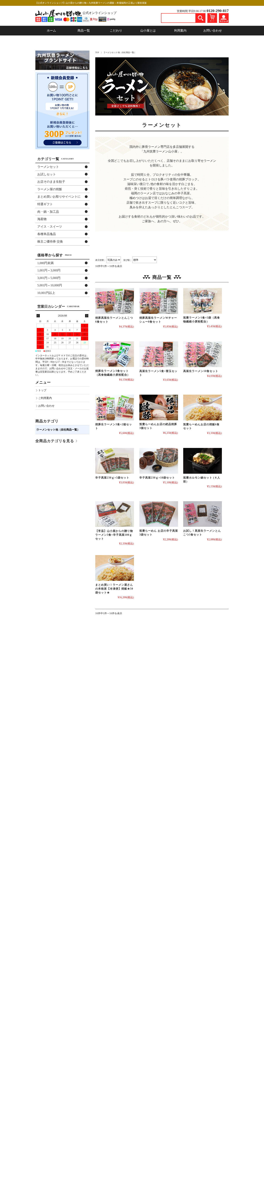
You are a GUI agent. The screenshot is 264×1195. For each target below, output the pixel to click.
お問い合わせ (212, 30)
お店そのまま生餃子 (51, 181)
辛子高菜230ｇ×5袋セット (112, 477)
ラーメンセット (48, 166)
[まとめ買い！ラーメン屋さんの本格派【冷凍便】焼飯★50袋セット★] (114, 568)
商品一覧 (83, 30)
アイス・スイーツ (49, 226)
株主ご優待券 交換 (50, 241)
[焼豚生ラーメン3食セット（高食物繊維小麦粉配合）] (114, 354)
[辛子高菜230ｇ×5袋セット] (114, 461)
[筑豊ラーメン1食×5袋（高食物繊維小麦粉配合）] (202, 301)
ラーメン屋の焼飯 (49, 189)
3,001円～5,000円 (48, 278)
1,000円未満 (45, 263)
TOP (97, 52)
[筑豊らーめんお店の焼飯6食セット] (202, 407)
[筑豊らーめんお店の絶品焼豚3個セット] (158, 407)
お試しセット (46, 174)
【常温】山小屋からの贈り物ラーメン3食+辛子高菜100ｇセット (114, 534)
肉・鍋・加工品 (48, 211)
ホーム (51, 30)
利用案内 (180, 30)
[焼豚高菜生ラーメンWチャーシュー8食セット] (158, 301)
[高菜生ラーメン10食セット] (202, 354)
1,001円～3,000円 (48, 270)
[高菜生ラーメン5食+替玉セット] (158, 354)
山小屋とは (148, 30)
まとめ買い (59, 196)
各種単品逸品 (46, 234)
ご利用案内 (45, 397)
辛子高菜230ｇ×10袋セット (157, 477)
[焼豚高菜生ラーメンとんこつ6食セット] (114, 301)
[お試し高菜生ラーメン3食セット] (202, 514)
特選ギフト (45, 204)
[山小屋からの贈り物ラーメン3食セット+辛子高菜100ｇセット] (114, 514)
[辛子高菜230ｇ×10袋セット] (158, 461)
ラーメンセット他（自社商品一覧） (58, 429)
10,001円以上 (46, 292)
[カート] (212, 17)
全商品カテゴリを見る (54, 441)
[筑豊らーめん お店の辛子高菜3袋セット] (158, 514)
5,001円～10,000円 (49, 285)
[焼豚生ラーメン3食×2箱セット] (114, 407)
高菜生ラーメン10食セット (200, 371)
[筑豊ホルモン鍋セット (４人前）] (202, 461)
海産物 (42, 219)
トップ (42, 390)
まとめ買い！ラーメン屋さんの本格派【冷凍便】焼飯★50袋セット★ (114, 588)
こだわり (116, 30)
